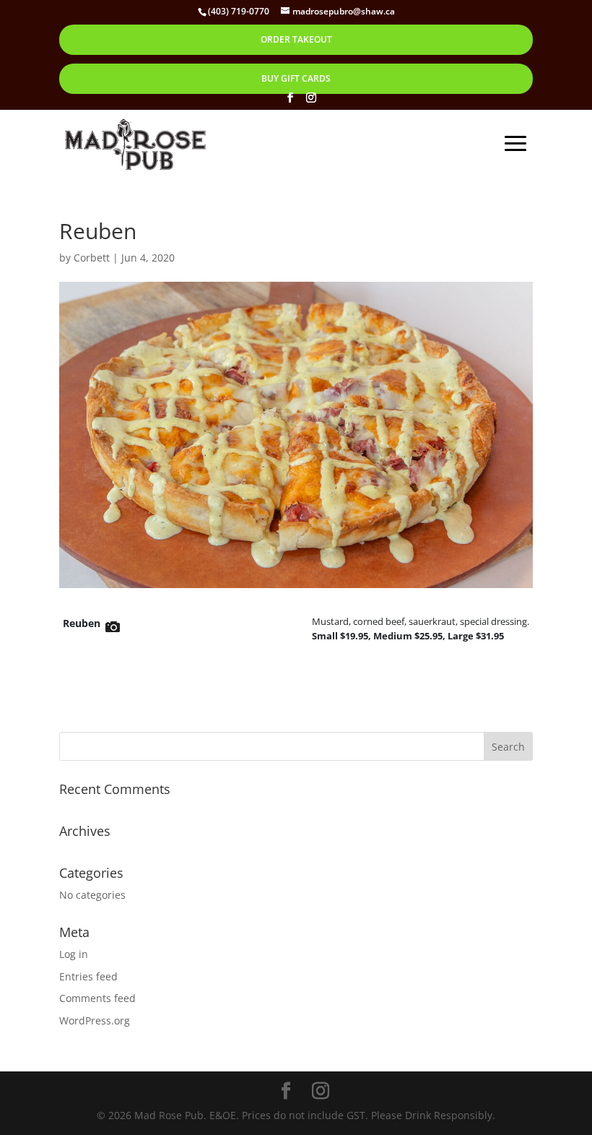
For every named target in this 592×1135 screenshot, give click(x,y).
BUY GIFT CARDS (296, 78)
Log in (73, 954)
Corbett (92, 257)
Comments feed (97, 998)
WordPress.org (94, 1020)
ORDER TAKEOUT (296, 39)
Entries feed (88, 976)
